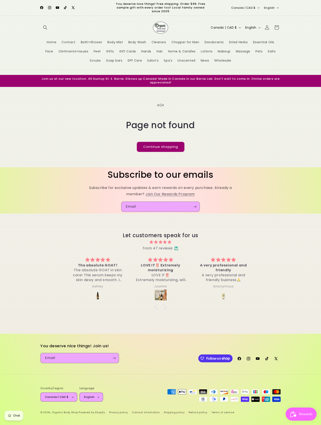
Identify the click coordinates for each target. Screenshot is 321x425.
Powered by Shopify (92, 412)
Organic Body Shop (65, 412)
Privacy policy (118, 412)
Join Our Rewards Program (170, 194)
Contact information (146, 412)
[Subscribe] (195, 207)
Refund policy (198, 412)
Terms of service (222, 412)
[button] (45, 27)
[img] (160, 242)
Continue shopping (160, 146)
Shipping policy (174, 412)
